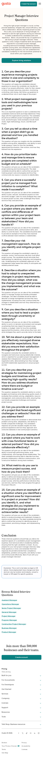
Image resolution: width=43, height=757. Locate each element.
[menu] (39, 4)
